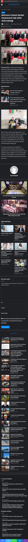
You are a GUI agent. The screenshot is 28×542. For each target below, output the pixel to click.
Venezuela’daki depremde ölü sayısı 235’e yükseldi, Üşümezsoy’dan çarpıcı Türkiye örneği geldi (18, 353)
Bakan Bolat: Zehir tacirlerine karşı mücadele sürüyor (18, 345)
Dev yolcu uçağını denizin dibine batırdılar (17, 447)
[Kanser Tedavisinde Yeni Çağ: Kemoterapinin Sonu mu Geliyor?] (7, 246)
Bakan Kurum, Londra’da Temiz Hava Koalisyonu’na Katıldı (17, 390)
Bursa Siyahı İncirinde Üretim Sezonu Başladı (17, 396)
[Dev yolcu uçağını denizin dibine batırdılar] (5, 449)
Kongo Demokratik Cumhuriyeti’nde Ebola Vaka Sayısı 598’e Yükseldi (20, 269)
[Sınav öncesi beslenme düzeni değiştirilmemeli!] (21, 246)
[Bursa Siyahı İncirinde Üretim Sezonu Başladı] (5, 398)
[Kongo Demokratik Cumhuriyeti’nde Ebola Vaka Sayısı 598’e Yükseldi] (21, 262)
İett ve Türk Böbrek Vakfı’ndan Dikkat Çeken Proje (6, 261)
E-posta (3, 307)
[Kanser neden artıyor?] (7, 228)
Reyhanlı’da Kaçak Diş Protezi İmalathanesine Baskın (18, 428)
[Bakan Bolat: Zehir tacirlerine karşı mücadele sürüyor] (5, 346)
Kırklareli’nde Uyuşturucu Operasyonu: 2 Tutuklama (17, 338)
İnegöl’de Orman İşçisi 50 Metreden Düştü (17, 460)
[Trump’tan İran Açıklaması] (5, 417)
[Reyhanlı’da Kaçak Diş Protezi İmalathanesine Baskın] (5, 430)
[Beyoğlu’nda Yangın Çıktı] (5, 455)
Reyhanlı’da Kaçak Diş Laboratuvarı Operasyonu (17, 435)
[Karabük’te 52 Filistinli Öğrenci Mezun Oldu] (5, 361)
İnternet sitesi (4, 313)
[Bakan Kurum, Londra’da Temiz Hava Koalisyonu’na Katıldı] (5, 391)
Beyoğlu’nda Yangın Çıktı (16, 453)
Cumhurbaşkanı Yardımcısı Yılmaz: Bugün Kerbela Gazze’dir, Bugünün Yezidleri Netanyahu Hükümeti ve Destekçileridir (17, 368)
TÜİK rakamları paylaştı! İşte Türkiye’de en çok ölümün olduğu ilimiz (17, 383)
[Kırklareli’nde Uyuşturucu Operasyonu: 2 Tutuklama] (5, 340)
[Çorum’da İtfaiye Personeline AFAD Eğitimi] (5, 423)
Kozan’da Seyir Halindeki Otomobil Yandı (16, 441)
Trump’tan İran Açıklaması (17, 415)
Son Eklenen (14, 333)
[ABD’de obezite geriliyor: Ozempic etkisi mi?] (5, 92)
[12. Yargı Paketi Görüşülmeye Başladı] (5, 410)
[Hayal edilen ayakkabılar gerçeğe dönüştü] (5, 377)
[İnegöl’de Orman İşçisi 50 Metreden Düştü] (5, 462)
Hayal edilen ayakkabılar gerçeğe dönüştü (16, 376)
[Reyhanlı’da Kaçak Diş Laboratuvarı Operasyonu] (5, 436)
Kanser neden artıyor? (7, 233)
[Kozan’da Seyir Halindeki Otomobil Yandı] (5, 442)
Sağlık (9, 9)
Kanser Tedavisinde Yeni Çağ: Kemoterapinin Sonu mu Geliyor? (6, 253)
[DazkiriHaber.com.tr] (14, 4)
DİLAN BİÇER (6, 24)
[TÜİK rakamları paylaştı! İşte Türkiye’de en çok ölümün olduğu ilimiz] (5, 384)
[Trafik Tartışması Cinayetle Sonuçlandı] (5, 404)
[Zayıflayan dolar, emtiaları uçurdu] (5, 468)
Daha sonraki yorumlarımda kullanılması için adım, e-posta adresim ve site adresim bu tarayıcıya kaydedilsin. (13, 321)
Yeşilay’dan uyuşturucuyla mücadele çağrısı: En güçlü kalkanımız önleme (20, 236)
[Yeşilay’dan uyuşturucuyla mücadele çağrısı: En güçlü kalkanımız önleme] (21, 228)
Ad (2, 302)
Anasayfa (4, 9)
